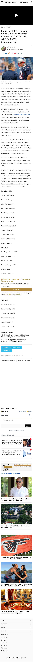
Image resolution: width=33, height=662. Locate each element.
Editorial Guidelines (24, 360)
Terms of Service (8, 294)
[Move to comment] (21, 53)
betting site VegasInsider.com (21, 114)
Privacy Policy (17, 294)
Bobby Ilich (12, 47)
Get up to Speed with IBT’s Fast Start (22, 464)
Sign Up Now (8, 467)
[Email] (18, 53)
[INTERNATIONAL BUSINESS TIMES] (16, 2)
